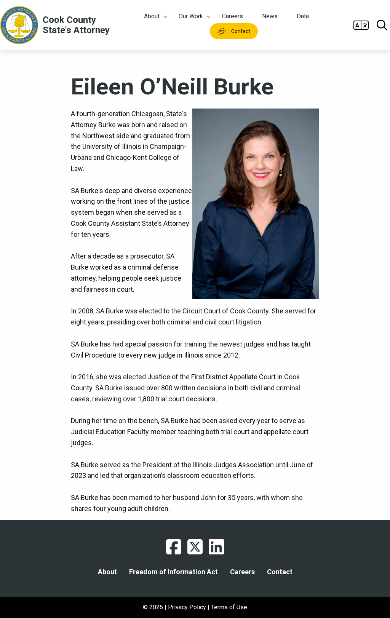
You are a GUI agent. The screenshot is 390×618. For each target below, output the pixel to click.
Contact (279, 571)
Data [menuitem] (303, 16)
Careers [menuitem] (232, 16)
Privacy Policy (187, 607)
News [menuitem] (270, 16)
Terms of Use (229, 607)
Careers (242, 571)
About (107, 571)
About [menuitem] (152, 16)
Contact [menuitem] (240, 31)
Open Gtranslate (361, 25)
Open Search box (382, 25)
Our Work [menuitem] (191, 16)
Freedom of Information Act (173, 571)
